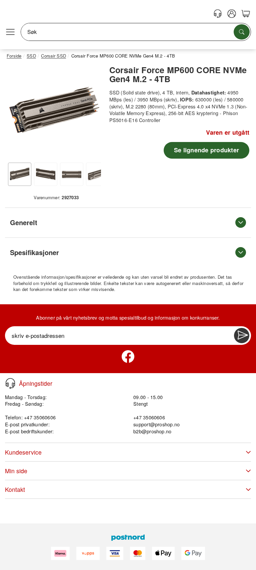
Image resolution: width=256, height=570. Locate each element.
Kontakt (15, 489)
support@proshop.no (156, 424)
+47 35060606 (149, 417)
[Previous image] (16, 112)
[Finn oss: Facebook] (128, 356)
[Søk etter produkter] (242, 32)
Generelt (23, 222)
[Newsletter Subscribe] (241, 335)
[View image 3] (71, 174)
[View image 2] (45, 174)
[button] (53, 111)
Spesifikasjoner (34, 252)
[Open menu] (10, 32)
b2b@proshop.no (152, 431)
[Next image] (91, 112)
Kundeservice (23, 452)
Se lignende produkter (206, 150)
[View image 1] (19, 174)
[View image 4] (97, 174)
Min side (16, 471)
